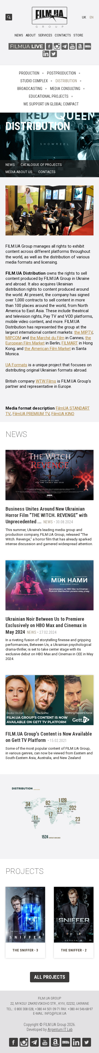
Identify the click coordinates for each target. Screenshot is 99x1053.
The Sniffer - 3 (25, 950)
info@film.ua (55, 1013)
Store (78, 35)
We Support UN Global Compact (51, 104)
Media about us (19, 172)
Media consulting (65, 88)
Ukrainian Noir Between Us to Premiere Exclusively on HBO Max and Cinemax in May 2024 (46, 625)
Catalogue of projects (41, 165)
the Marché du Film (47, 337)
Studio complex (34, 81)
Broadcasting (29, 88)
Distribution (66, 81)
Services (45, 35)
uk (84, 17)
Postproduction (61, 73)
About (31, 35)
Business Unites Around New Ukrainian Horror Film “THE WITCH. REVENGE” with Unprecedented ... (46, 515)
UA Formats (16, 364)
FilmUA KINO (62, 413)
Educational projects (48, 96)
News (19, 35)
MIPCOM (13, 337)
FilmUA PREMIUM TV (31, 413)
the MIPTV (83, 332)
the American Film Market (47, 348)
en (92, 17)
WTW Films (46, 381)
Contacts (63, 35)
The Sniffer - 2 (74, 950)
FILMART (70, 343)
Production (29, 73)
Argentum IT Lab (60, 1029)
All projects (49, 977)
